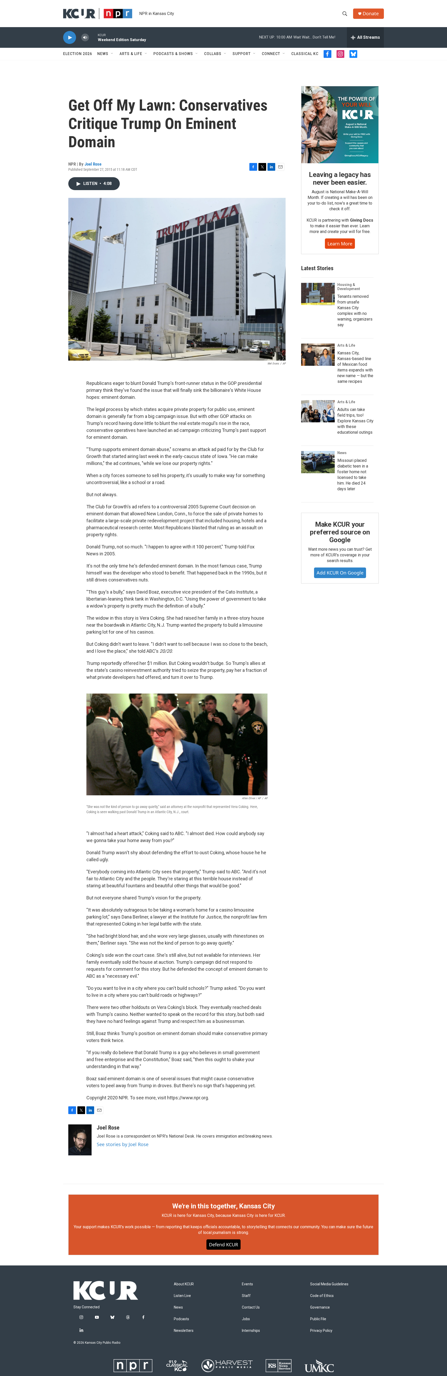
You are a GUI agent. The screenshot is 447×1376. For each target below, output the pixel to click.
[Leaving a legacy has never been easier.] (339, 124)
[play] (69, 38)
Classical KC (304, 54)
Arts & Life (131, 54)
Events (247, 1284)
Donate (371, 13)
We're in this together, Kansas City (223, 1206)
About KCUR (184, 1284)
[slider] (93, 37)
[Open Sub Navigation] (112, 54)
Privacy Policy (321, 1331)
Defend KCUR (223, 1244)
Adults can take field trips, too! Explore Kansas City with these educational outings (355, 421)
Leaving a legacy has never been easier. (340, 178)
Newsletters (183, 1331)
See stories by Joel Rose (122, 1144)
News (102, 54)
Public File (318, 1319)
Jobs (246, 1319)
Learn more (339, 243)
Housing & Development (348, 287)
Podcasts (181, 1319)
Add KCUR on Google (340, 573)
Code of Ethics (322, 1296)
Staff (246, 1296)
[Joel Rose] (80, 1139)
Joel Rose (93, 164)
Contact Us (251, 1307)
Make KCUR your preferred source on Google (340, 532)
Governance (320, 1307)
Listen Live (182, 1296)
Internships (251, 1331)
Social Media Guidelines (329, 1284)
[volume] (85, 37)
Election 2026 (77, 54)
